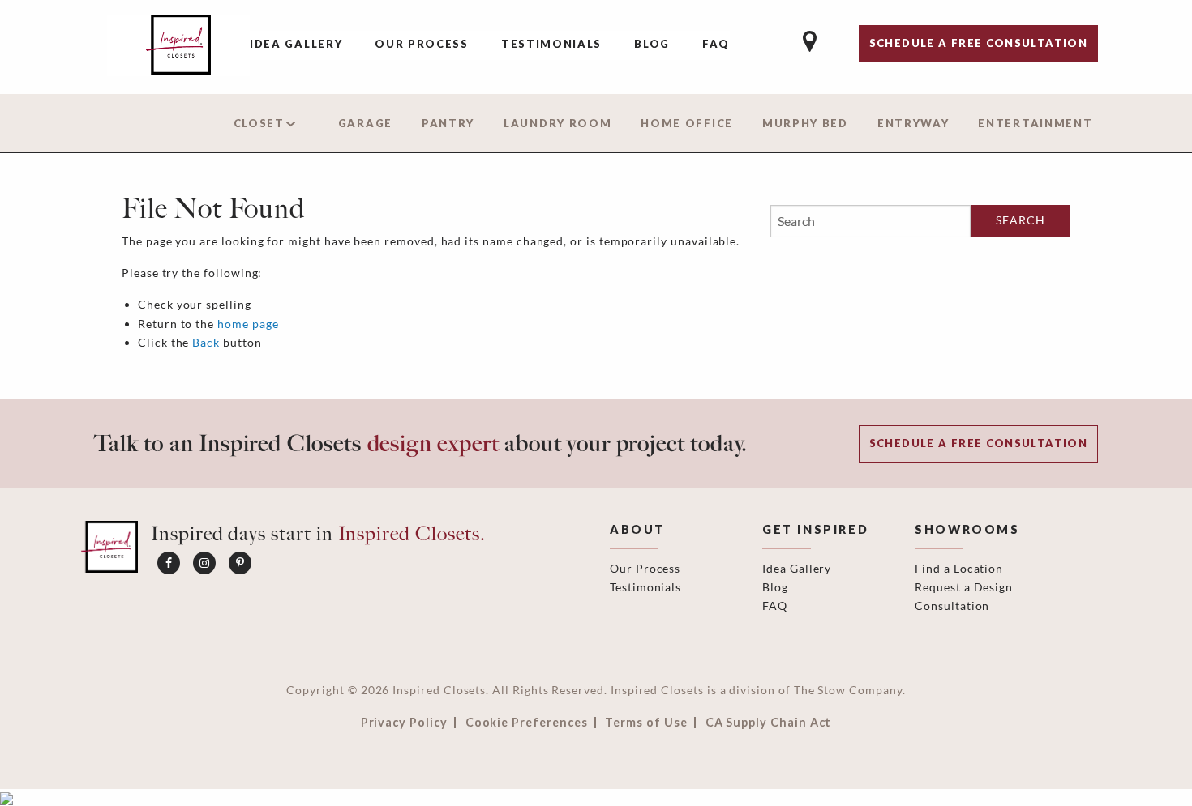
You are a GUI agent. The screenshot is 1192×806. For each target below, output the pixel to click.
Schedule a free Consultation (978, 42)
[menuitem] (296, 45)
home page (247, 324)
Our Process (422, 43)
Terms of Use (646, 722)
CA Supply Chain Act (768, 722)
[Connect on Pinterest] (240, 563)
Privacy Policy (404, 722)
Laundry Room (557, 123)
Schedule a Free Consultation (978, 443)
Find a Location (959, 568)
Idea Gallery (296, 43)
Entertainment (1035, 123)
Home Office (687, 123)
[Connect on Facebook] (168, 563)
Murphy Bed (805, 123)
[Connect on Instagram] (204, 563)
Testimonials (551, 43)
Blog (652, 43)
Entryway (913, 123)
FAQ (716, 43)
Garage (365, 123)
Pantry (448, 123)
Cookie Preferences (526, 722)
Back (206, 342)
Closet (259, 123)
